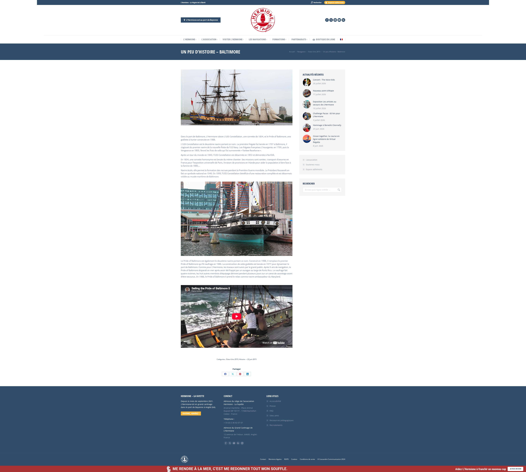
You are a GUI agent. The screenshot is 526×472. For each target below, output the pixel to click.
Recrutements (276, 425)
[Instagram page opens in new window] (335, 20)
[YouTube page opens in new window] (339, 20)
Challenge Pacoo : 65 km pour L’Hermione (326, 115)
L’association (311, 159)
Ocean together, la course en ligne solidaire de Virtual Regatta (326, 139)
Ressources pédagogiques (282, 420)
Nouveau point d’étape (323, 90)
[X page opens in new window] (331, 20)
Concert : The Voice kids (324, 79)
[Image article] (307, 82)
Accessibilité (275, 401)
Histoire (242, 359)
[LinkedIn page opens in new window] (343, 20)
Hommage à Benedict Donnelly (327, 125)
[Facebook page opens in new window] (327, 20)
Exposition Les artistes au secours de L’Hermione (324, 103)
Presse (273, 406)
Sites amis (274, 415)
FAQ (271, 410)
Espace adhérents (314, 169)
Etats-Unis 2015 (232, 359)
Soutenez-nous (313, 164)
